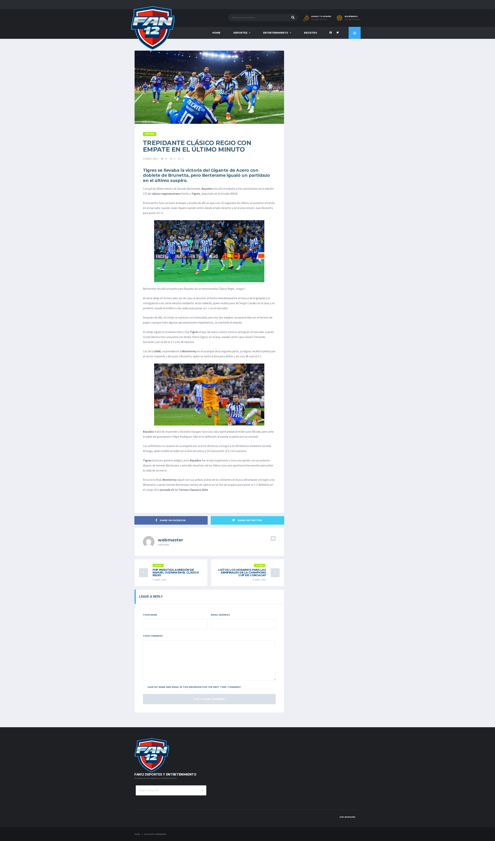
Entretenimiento (275, 32)
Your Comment (153, 636)
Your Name (150, 614)
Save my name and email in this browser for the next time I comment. (195, 687)
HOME (216, 32)
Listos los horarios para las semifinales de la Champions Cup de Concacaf (242, 572)
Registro (310, 32)
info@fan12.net (319, 19)
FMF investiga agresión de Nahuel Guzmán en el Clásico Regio (176, 572)
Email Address (220, 614)
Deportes (240, 32)
